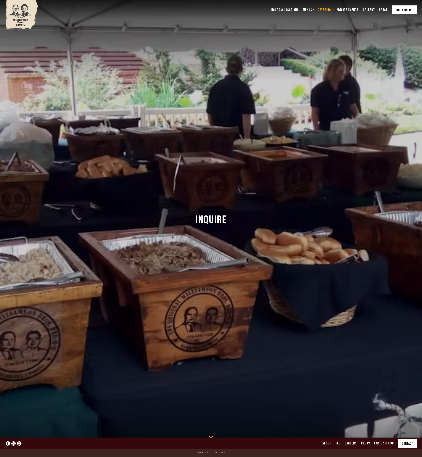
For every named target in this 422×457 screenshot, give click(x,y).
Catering (325, 10)
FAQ (338, 443)
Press (365, 443)
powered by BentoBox (211, 453)
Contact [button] (407, 444)
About (326, 443)
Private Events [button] (347, 10)
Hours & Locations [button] (285, 10)
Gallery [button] (369, 10)
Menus (308, 10)
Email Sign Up (384, 443)
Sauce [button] (383, 10)
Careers (351, 443)
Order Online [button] (404, 10)
